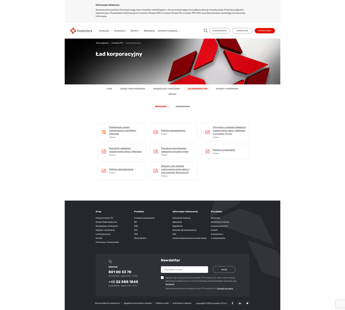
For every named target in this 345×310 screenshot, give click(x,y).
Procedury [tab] (161, 106)
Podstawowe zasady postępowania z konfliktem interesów (122, 130)
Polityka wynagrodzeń (224, 150)
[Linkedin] (240, 303)
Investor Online (264, 30)
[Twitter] (247, 303)
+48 (123, 282)
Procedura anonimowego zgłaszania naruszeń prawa (175, 150)
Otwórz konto (242, 30)
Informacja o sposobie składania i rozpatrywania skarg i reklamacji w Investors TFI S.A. (229, 130)
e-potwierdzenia (220, 30)
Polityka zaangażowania (173, 130)
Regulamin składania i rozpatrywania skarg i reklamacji (125, 150)
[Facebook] (232, 303)
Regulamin (170, 284)
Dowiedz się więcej (225, 288)
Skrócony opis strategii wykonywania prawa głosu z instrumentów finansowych (175, 169)
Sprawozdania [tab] (183, 106)
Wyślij (224, 269)
